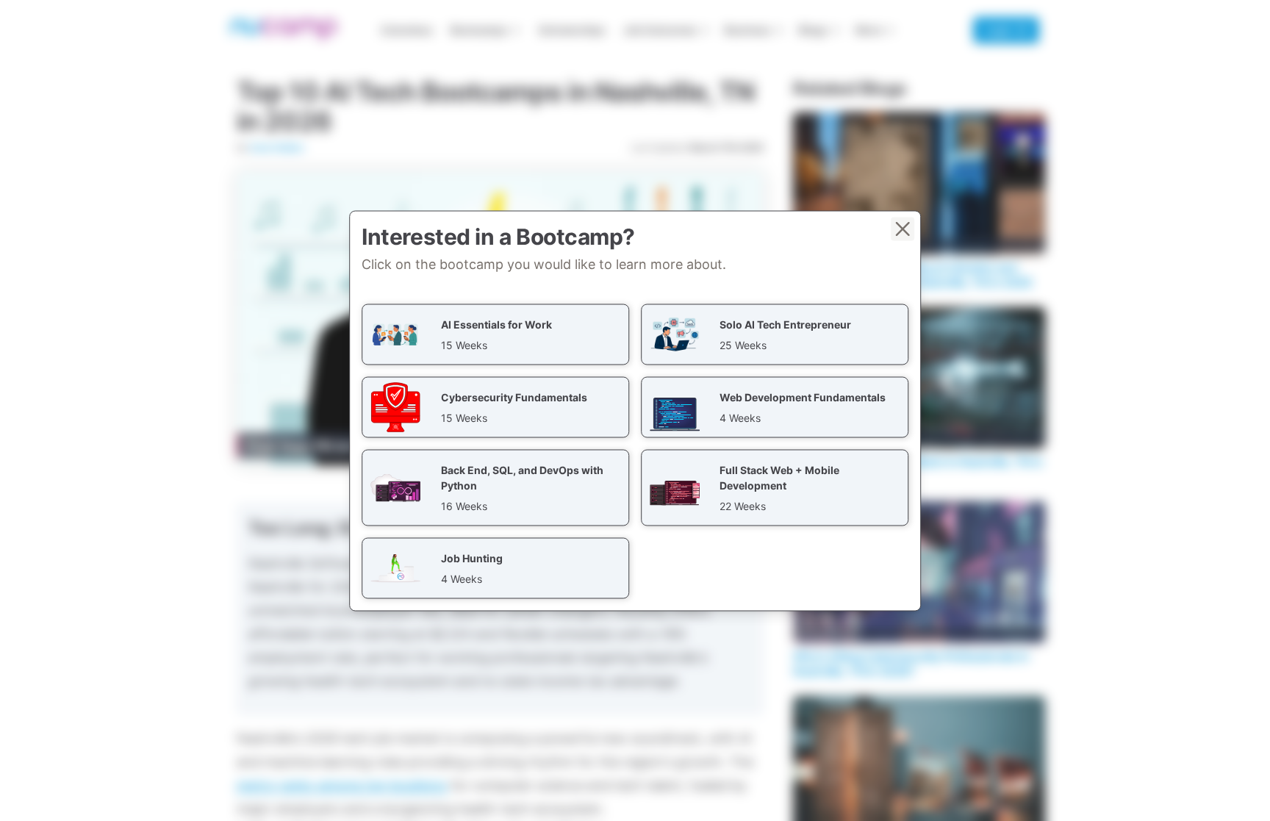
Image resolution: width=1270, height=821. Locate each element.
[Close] (902, 228)
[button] (495, 334)
